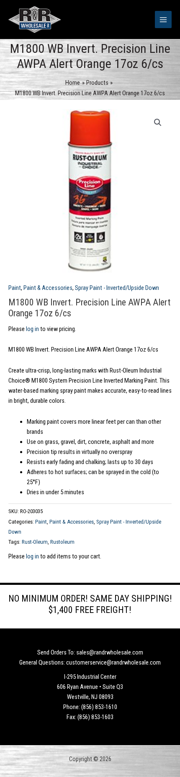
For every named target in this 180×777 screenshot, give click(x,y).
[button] (157, 122)
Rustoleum (62, 542)
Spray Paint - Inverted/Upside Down (117, 288)
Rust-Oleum (35, 542)
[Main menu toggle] (163, 19)
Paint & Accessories (47, 288)
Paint (14, 288)
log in (32, 329)
